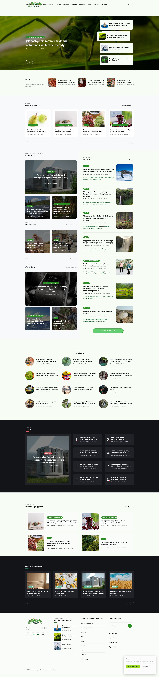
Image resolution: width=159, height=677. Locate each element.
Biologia (86, 166)
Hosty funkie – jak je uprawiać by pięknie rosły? (89, 478)
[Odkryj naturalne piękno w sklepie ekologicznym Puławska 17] (121, 119)
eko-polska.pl (88, 174)
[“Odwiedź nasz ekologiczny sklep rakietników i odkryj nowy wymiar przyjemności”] (93, 119)
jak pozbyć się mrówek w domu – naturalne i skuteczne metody (89, 452)
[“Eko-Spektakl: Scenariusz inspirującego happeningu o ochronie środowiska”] (103, 403)
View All (128, 159)
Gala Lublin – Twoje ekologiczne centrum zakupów (46, 403)
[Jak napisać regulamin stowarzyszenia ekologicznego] (64, 318)
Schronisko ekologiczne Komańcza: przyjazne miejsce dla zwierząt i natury (84, 374)
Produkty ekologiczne (87, 623)
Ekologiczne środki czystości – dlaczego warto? (64, 592)
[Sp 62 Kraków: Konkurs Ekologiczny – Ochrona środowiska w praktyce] (124, 267)
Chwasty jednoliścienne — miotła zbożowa (120, 592)
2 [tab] (27, 141)
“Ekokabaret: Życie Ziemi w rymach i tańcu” (121, 388)
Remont (31, 586)
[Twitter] (33, 634)
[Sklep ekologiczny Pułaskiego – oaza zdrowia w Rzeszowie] (90, 543)
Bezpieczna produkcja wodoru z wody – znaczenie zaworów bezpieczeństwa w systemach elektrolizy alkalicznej (89, 438)
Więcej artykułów (127, 105)
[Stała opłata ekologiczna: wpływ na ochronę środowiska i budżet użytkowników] (37, 207)
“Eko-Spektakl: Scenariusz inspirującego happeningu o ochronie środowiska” (121, 403)
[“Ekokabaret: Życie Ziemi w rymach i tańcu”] (103, 389)
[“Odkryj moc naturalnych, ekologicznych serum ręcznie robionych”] (66, 361)
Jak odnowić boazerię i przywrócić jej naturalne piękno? (37, 592)
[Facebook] (28, 634)
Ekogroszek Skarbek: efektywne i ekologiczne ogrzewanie (119, 438)
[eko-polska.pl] (35, 621)
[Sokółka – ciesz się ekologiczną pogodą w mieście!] (124, 314)
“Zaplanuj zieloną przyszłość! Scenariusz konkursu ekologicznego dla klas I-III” (121, 374)
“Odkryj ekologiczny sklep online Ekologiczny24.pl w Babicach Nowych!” (95, 81)
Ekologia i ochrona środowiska (91, 260)
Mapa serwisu (112, 647)
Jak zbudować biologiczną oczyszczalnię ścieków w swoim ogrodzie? (120, 452)
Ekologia (59, 586)
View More (128, 507)
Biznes (86, 125)
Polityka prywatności (114, 642)
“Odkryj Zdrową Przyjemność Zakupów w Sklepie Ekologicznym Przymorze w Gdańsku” (47, 374)
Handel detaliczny (33, 125)
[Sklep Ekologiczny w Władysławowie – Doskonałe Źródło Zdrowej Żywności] (51, 82)
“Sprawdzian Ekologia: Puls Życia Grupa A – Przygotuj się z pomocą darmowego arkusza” (98, 218)
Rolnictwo (86, 283)
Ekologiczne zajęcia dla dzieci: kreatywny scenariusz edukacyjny (84, 403)
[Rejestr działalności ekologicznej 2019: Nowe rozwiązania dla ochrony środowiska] (37, 318)
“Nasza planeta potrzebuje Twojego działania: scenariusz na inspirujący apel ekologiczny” (121, 360)
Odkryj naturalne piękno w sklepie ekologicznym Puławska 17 (120, 131)
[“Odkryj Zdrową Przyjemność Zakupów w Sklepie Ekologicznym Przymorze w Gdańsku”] (29, 375)
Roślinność (86, 307)
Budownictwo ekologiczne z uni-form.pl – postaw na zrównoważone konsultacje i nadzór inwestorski (89, 465)
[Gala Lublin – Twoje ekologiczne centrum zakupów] (29, 403)
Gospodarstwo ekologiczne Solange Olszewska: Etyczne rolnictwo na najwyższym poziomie (95, 289)
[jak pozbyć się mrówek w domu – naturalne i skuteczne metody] (79, 43)
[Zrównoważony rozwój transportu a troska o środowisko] (64, 241)
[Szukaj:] (121, 626)
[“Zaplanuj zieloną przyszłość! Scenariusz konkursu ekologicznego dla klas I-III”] (103, 375)
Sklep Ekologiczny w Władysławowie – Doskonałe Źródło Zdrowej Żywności (66, 81)
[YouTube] (38, 634)
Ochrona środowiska (87, 628)
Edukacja (86, 188)
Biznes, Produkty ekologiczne (64, 125)
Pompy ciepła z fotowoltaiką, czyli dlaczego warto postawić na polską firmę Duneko (93, 592)
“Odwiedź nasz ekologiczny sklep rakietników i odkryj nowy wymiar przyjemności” (92, 131)
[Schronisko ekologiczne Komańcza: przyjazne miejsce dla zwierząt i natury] (66, 375)
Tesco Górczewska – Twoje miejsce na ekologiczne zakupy (36, 131)
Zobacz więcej (70, 225)
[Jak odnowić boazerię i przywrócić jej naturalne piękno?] (38, 581)
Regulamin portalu (114, 638)
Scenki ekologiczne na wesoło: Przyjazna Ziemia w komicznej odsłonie (83, 388)
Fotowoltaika (88, 586)
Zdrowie (83, 654)
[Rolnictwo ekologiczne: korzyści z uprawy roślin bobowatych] (37, 241)
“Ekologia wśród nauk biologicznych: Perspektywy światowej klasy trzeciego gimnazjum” (97, 194)
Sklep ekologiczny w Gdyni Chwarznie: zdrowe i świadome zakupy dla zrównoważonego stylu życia (47, 360)
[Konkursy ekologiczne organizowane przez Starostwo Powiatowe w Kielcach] (64, 207)
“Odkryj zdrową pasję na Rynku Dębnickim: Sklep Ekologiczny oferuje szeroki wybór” (64, 131)
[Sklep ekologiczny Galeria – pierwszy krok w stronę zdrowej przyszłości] (29, 389)
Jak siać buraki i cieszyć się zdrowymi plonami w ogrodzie (121, 465)
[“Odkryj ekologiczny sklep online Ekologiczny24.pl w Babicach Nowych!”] (81, 82)
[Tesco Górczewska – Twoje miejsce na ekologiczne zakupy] (38, 119)
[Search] (131, 4)
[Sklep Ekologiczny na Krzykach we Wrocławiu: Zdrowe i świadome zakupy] (110, 82)
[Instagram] (43, 634)
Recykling (84, 641)
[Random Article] (128, 4)
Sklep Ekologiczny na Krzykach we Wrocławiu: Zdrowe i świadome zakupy (124, 81)
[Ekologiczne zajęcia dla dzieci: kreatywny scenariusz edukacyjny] (66, 403)
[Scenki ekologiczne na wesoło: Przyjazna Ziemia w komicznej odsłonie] (66, 389)
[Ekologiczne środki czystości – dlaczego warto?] (66, 581)
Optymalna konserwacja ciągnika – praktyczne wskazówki (119, 478)
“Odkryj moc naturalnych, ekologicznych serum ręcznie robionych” (82, 360)
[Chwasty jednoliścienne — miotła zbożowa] (121, 581)
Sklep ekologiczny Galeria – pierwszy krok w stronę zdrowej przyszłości (48, 388)
